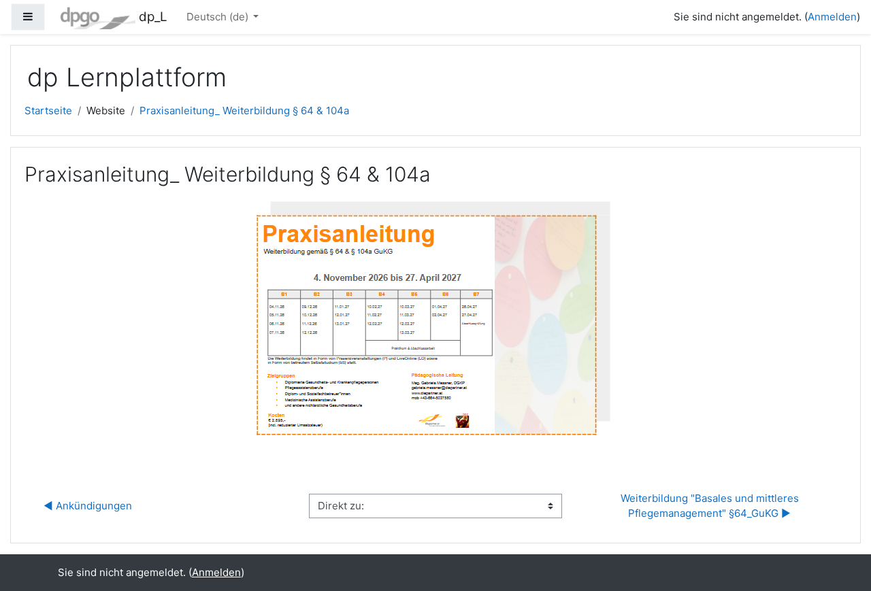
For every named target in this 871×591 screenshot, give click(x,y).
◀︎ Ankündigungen (88, 505)
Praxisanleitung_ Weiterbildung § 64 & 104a (244, 110)
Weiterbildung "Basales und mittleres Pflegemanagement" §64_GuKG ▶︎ (711, 506)
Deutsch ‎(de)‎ (218, 16)
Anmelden (832, 16)
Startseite (48, 110)
